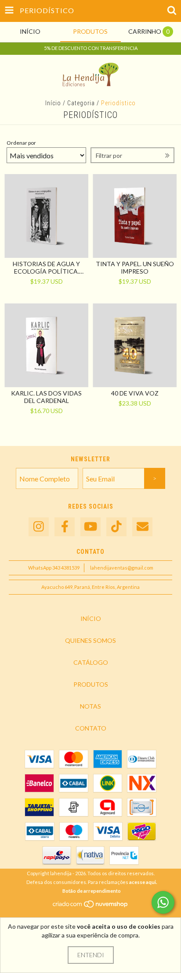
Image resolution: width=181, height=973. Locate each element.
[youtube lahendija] (90, 526)
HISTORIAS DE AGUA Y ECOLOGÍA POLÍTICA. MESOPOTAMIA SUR (46, 267)
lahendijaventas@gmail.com (121, 567)
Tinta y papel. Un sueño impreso (135, 267)
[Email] (142, 526)
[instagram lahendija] (39, 526)
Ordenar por (21, 142)
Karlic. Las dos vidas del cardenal (46, 396)
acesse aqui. (143, 882)
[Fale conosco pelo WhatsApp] (163, 902)
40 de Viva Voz (135, 393)
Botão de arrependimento (91, 891)
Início (53, 103)
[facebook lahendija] (64, 526)
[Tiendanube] (90, 906)
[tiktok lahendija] (116, 526)
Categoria (81, 103)
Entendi (90, 955)
